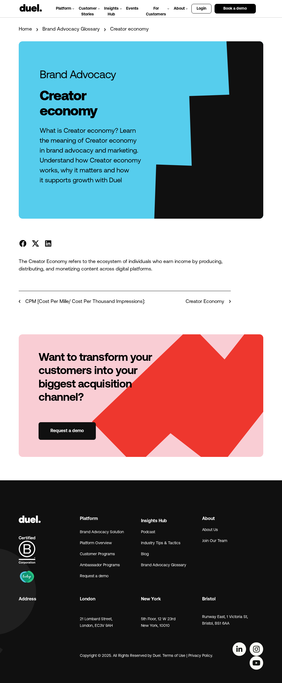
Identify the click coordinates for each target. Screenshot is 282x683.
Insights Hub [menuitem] (111, 12)
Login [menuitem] (201, 9)
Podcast (148, 532)
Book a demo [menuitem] (235, 9)
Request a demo (67, 431)
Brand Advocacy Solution (102, 532)
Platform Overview (96, 543)
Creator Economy (206, 301)
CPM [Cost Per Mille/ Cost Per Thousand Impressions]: (84, 301)
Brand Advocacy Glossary (71, 29)
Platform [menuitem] (63, 9)
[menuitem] (261, 6)
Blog (145, 554)
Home (25, 29)
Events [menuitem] (132, 9)
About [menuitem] (179, 9)
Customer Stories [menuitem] (88, 12)
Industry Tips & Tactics (160, 543)
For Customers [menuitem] (156, 12)
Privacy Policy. (201, 656)
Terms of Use (173, 656)
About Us (210, 530)
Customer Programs (97, 554)
